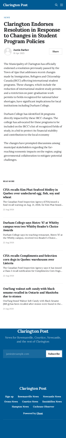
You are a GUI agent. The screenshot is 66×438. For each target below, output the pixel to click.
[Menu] (61, 4)
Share (55, 51)
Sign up (9, 396)
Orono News (11, 401)
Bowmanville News (28, 396)
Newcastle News (52, 396)
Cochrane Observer (43, 406)
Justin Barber (21, 49)
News (7, 17)
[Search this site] (56, 4)
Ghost (40, 413)
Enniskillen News (52, 401)
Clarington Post (15, 5)
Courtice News (30, 401)
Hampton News (20, 406)
